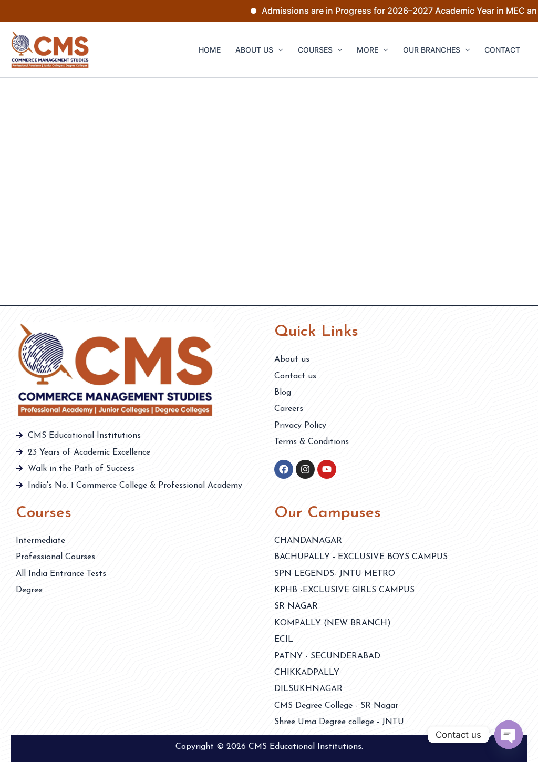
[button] (278, 50)
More (367, 49)
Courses (315, 49)
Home (210, 49)
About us (254, 49)
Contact (502, 49)
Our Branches (431, 49)
